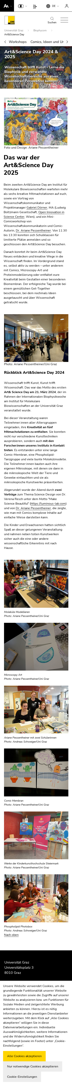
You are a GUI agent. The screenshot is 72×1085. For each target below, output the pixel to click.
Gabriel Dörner (36, 208)
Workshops (18, 42)
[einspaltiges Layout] (35, 5)
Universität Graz (14, 30)
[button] (7, 5)
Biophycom (40, 30)
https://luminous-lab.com (48, 504)
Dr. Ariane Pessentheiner (33, 230)
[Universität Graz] (9, 21)
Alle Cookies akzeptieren (24, 1056)
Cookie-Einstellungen (22, 1077)
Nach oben (11, 935)
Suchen (52, 22)
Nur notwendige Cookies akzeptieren (32, 1066)
